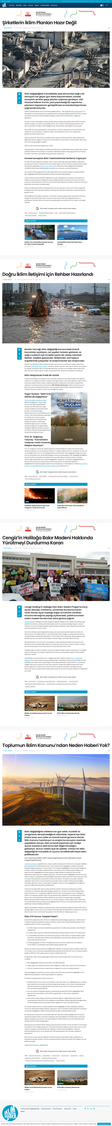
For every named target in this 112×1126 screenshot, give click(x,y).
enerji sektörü (46, 1055)
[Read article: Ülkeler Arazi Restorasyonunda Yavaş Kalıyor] (40, 703)
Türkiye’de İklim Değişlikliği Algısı (69, 1)
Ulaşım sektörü (60, 1060)
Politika (11, 5)
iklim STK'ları (65, 1055)
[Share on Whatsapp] (19, 102)
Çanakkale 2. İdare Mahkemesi (46, 681)
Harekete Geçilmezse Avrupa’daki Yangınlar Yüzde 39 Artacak (37, 507)
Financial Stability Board (46, 213)
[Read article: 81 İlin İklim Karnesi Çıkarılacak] (72, 703)
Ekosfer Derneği (33, 476)
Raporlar (54, 5)
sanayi (81, 1055)
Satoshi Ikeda (42, 215)
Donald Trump (33, 213)
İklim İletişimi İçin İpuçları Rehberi (58, 476)
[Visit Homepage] (4, 5)
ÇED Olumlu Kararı (62, 681)
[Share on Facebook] (19, 94)
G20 (56, 213)
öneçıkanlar (74, 1055)
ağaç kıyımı (32, 681)
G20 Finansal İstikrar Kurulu (67, 213)
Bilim (24, 5)
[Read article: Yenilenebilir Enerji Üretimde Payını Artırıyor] (72, 232)
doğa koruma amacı (35, 1055)
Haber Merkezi (8, 28)
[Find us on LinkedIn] (9, 1)
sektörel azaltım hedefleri (32, 1058)
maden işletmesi (30, 686)
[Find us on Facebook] (2, 1)
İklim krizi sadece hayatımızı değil (35, 400)
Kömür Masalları (91, 1)
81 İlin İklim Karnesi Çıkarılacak (68, 713)
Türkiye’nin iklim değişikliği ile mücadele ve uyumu (39, 1060)
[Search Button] (106, 5)
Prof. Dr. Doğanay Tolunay (32, 479)
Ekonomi (19, 5)
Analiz (37, 5)
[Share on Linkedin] (19, 98)
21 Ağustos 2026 (29, 246)
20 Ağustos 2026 (62, 715)
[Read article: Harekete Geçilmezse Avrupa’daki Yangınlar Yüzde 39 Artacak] (40, 495)
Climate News (45, 5)
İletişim (108, 1)
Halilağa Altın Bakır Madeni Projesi (35, 684)
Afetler (30, 5)
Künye (103, 1)
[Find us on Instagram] (6, 1)
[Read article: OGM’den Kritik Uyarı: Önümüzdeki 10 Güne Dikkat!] (72, 495)
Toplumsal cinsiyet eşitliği (49, 1058)
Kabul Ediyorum (104, 1124)
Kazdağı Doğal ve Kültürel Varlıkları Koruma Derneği (61, 684)
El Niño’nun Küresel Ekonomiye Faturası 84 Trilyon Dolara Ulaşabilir (39, 243)
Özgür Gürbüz (74, 476)
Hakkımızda (98, 1)
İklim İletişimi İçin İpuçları (39, 366)
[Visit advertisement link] (56, 15)
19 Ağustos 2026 (62, 246)
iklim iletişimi (43, 476)
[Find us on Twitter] (4, 1)
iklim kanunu (56, 1055)
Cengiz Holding (29, 622)
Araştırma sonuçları (31, 864)
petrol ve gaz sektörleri (47, 166)
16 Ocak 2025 (18, 28)
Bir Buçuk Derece (82, 1)
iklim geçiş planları (78, 111)
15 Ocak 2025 (18, 750)
